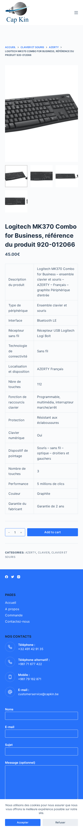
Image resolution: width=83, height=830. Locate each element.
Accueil (10, 603)
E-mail (9, 727)
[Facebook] (6, 576)
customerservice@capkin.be (38, 694)
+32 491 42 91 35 (30, 649)
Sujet (9, 745)
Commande (14, 615)
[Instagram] (18, 576)
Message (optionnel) (20, 762)
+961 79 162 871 (29, 679)
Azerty (30, 552)
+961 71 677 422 (30, 664)
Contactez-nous (17, 621)
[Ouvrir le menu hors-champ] (76, 12)
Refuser (60, 822)
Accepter (22, 822)
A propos (12, 609)
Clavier (44, 552)
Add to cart (52, 532)
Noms (9, 709)
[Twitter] (12, 576)
